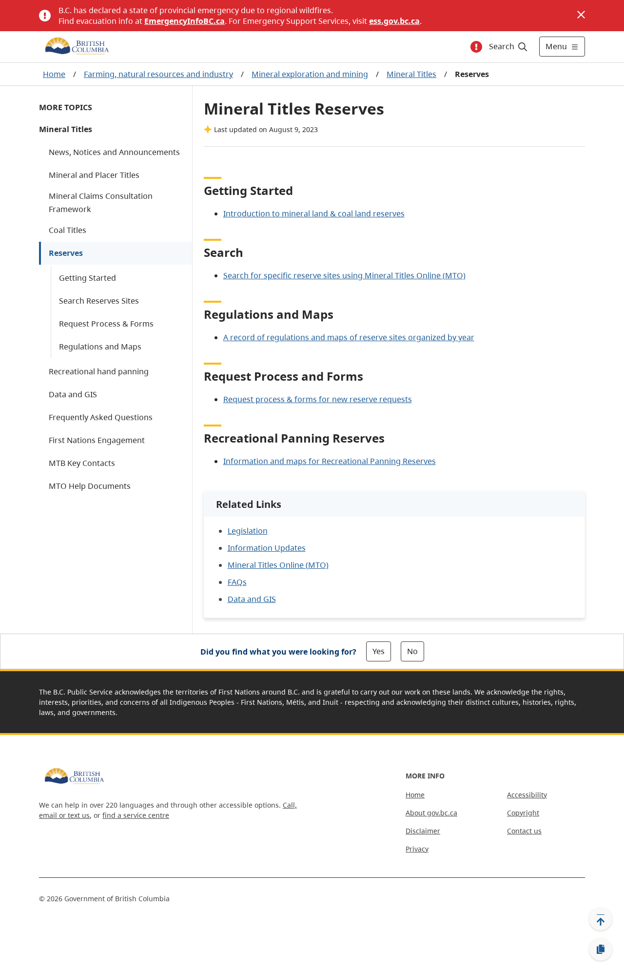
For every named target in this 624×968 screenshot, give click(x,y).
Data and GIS (73, 394)
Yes (378, 651)
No (412, 651)
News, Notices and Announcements (114, 152)
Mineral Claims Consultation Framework (101, 202)
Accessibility (527, 794)
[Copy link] (600, 949)
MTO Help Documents (90, 486)
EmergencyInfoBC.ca (184, 21)
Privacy (417, 848)
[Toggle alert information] (476, 47)
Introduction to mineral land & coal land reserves (314, 213)
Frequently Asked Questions (101, 417)
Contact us (524, 830)
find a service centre (135, 815)
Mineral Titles (411, 74)
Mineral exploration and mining (310, 74)
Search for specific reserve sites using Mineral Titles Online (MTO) (344, 275)
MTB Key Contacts (82, 463)
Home (54, 74)
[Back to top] (600, 918)
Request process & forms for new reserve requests (317, 399)
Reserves (66, 253)
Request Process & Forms (106, 323)
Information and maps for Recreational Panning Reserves (329, 461)
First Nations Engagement (97, 440)
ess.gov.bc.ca (394, 21)
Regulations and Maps (100, 346)
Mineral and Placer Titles (94, 175)
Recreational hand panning (99, 371)
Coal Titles (67, 230)
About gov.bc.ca (431, 812)
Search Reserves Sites (99, 300)
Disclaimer (423, 830)
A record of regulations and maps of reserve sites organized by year (348, 337)
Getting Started (87, 277)
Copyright (523, 812)
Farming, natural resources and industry (158, 74)
